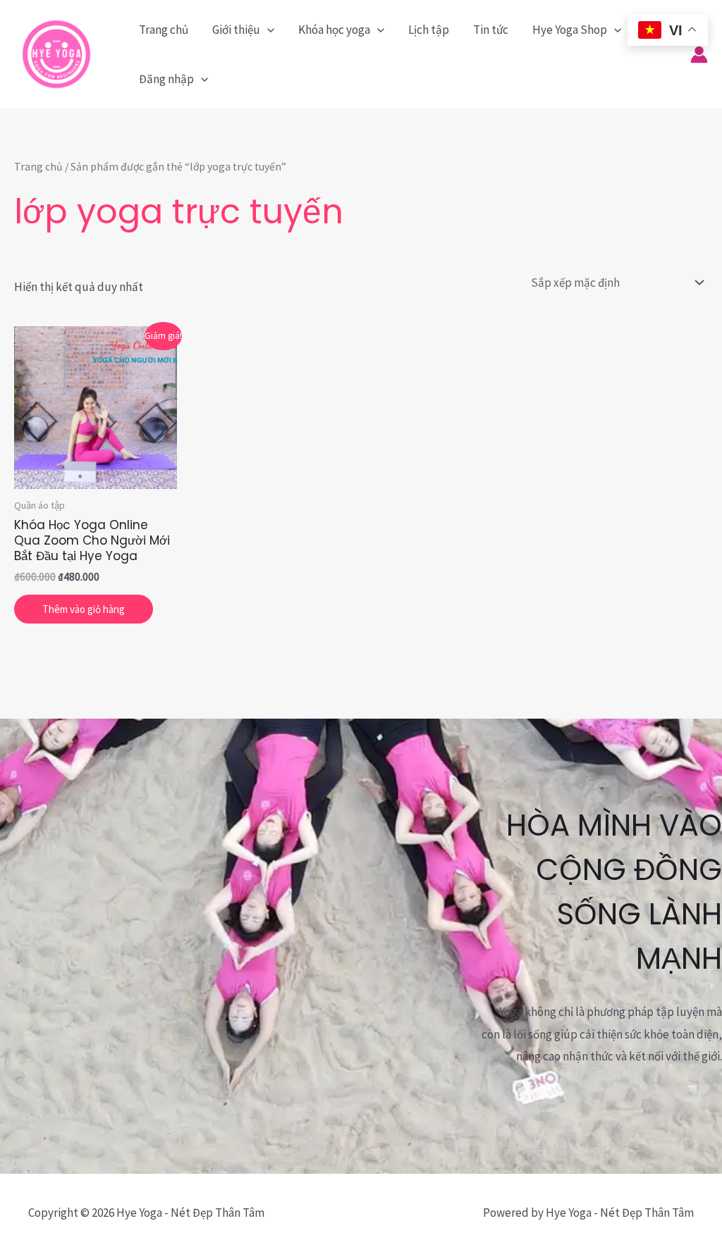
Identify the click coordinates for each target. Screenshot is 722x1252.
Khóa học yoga (334, 29)
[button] (267, 29)
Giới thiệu (236, 29)
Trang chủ (163, 29)
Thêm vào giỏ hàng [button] (83, 609)
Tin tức (490, 29)
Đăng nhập (166, 79)
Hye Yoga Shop (569, 29)
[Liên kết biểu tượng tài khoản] (699, 54)
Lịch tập (428, 29)
